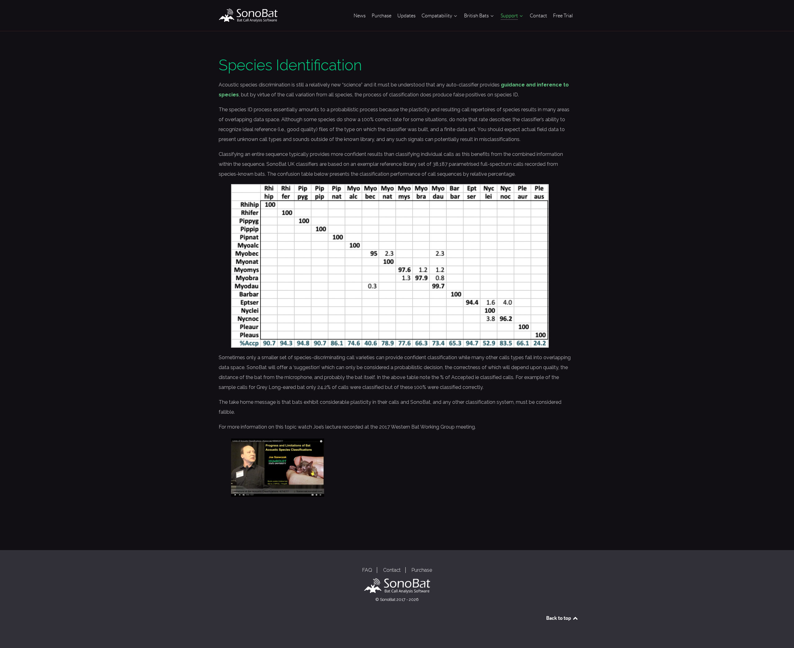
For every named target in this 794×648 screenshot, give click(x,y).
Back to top (559, 618)
